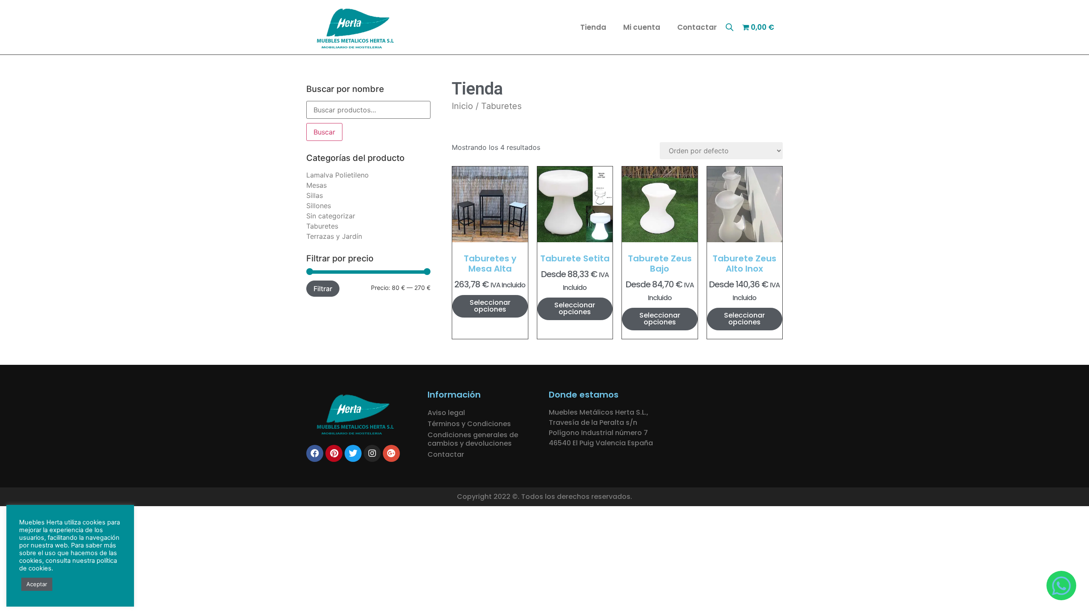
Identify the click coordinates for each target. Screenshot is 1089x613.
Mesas (316, 185)
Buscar (324, 132)
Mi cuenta (641, 27)
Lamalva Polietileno (337, 175)
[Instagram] (372, 453)
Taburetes (322, 226)
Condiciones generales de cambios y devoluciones (473, 439)
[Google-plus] (391, 453)
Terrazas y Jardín (334, 236)
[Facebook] (314, 453)
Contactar (697, 27)
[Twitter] (353, 453)
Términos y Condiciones (469, 424)
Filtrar (323, 288)
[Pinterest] (333, 453)
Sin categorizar (330, 216)
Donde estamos (584, 395)
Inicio (462, 106)
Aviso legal (446, 413)
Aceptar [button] (36, 584)
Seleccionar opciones (490, 306)
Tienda (593, 27)
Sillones (318, 205)
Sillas (314, 195)
